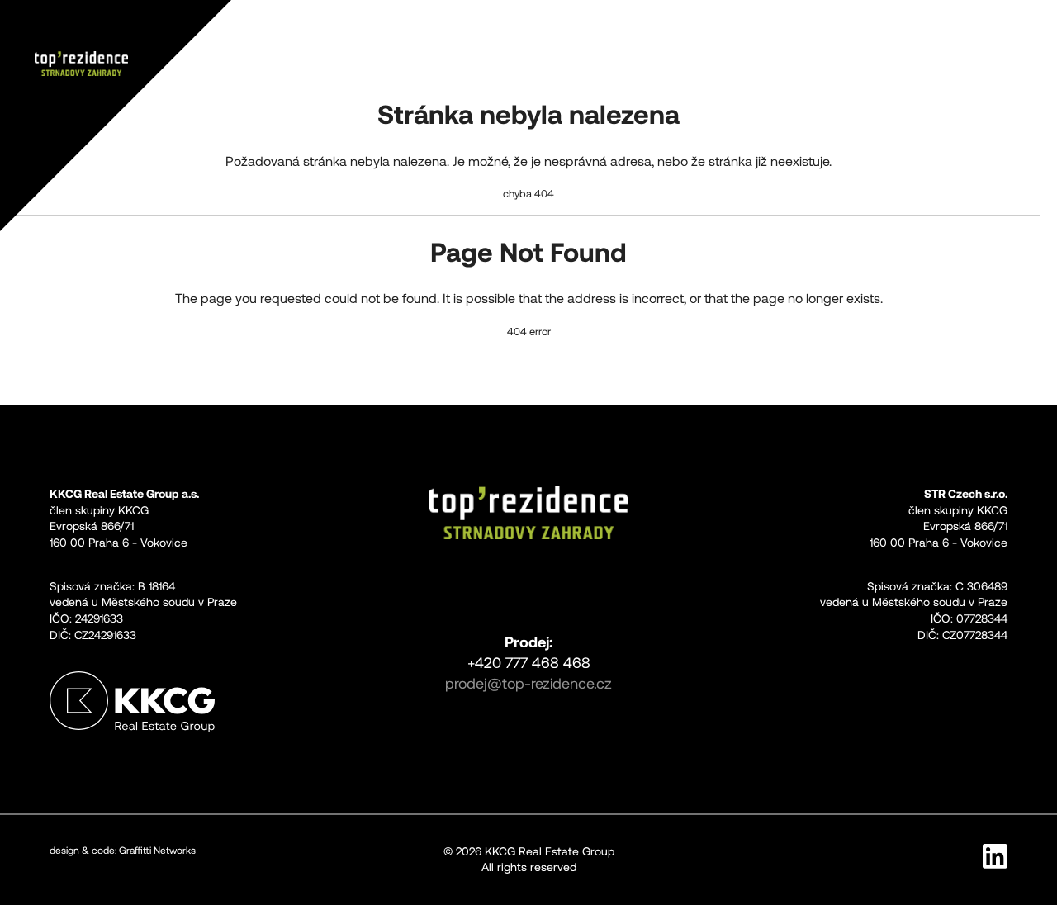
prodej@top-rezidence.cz (528, 683)
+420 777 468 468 (528, 662)
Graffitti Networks (157, 850)
